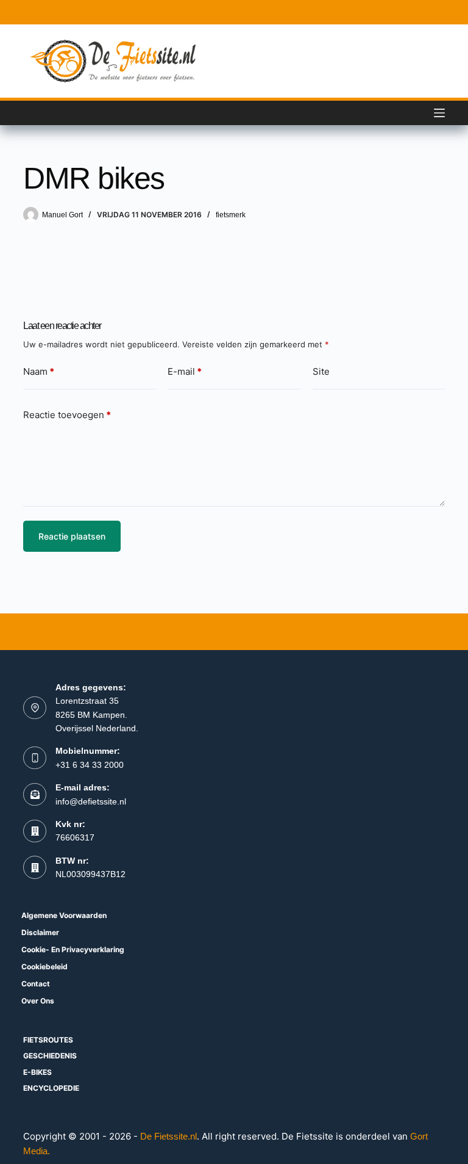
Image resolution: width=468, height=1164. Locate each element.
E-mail (185, 371)
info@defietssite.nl (90, 801)
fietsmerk (231, 215)
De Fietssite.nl (168, 1136)
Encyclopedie (51, 1088)
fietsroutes (48, 1039)
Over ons (37, 1000)
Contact (35, 983)
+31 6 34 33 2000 (89, 765)
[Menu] (439, 112)
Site (321, 371)
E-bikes (37, 1072)
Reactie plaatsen (71, 536)
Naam (38, 371)
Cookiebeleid (44, 966)
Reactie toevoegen (67, 415)
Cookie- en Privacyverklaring (72, 949)
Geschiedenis (50, 1055)
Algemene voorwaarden (64, 915)
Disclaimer (40, 932)
